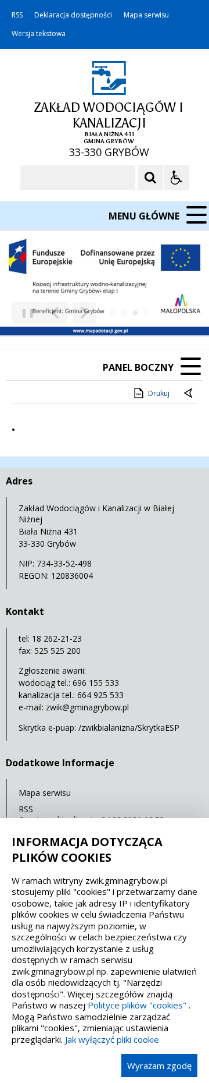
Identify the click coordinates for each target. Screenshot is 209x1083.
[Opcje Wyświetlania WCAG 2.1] (176, 177)
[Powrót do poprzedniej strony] (189, 394)
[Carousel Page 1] (113, 313)
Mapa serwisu (146, 15)
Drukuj (159, 393)
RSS (17, 15)
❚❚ (23, 312)
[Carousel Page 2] (124, 313)
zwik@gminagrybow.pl (87, 707)
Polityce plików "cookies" (137, 1005)
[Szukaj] (150, 177)
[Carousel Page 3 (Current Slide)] (135, 313)
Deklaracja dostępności (73, 15)
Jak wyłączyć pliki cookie (112, 1039)
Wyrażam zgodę (159, 1065)
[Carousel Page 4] (146, 313)
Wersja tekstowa (39, 33)
